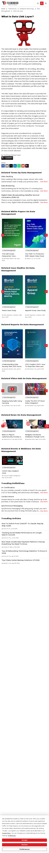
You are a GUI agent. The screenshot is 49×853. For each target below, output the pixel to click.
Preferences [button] (11, 835)
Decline (25, 845)
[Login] (42, 3)
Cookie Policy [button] (6, 833)
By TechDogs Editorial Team (11, 155)
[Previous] (2, 235)
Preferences (25, 849)
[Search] (38, 3)
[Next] (46, 235)
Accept (24, 840)
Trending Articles (11, 518)
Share (3, 163)
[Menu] (46, 3)
